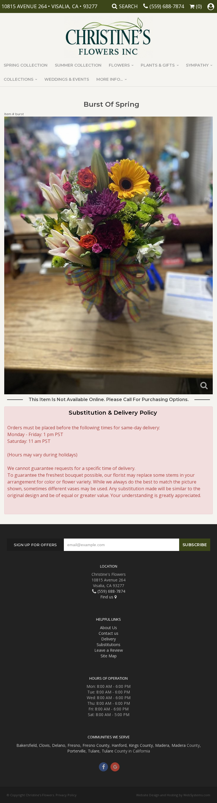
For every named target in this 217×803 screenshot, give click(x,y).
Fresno (74, 745)
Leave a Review (108, 650)
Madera (162, 745)
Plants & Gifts (158, 65)
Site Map (109, 655)
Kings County (141, 745)
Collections (18, 79)
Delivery (108, 639)
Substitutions (108, 644)
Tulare (93, 751)
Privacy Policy (66, 795)
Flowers (119, 65)
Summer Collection (78, 65)
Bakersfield (26, 745)
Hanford (119, 745)
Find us (107, 596)
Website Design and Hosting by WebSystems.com (173, 795)
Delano (58, 745)
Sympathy (197, 65)
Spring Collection (25, 65)
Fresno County (96, 745)
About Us (108, 627)
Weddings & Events (66, 79)
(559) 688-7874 (166, 6)
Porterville (76, 751)
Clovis (44, 745)
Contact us (108, 633)
